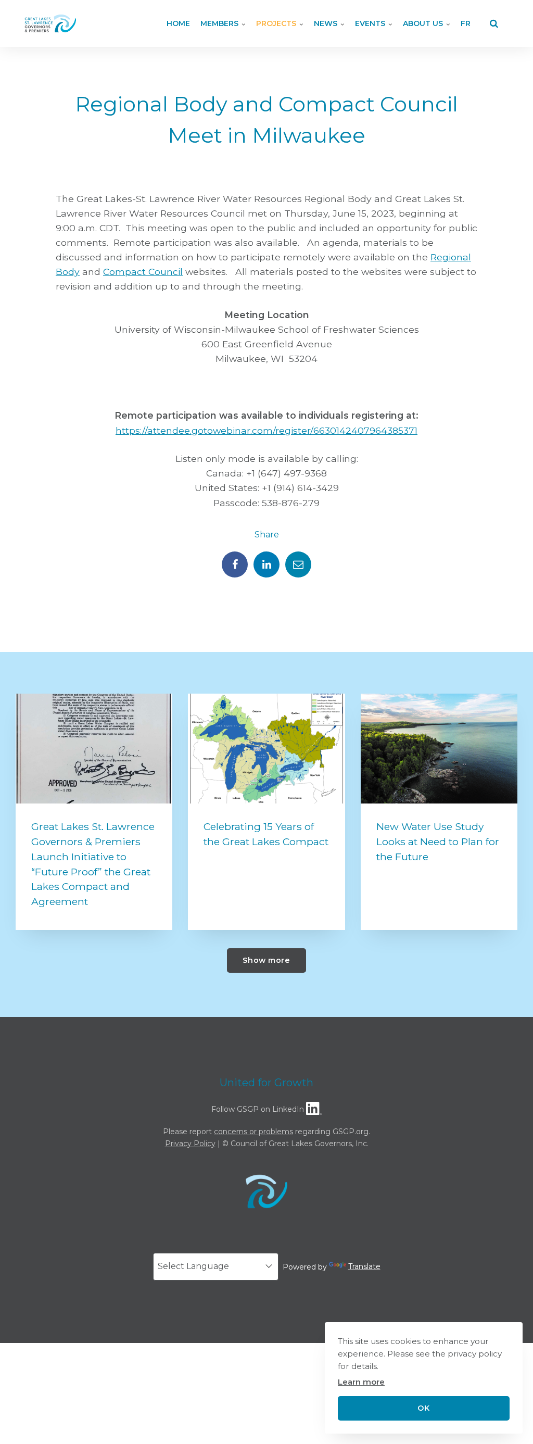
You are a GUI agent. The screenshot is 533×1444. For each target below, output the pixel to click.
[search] (494, 23)
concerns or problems (253, 1131)
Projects (277, 23)
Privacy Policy (190, 1143)
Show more (266, 960)
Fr (466, 23)
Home (178, 23)
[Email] (298, 564)
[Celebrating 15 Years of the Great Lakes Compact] (266, 748)
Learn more (361, 1382)
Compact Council (143, 271)
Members (220, 23)
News (326, 23)
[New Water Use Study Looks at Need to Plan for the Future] (439, 748)
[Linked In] (266, 564)
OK (423, 1408)
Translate (364, 1266)
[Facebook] (235, 564)
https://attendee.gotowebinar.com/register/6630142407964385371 (266, 430)
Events (371, 23)
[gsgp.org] (50, 23)
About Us (424, 23)
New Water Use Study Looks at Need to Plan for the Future (437, 841)
